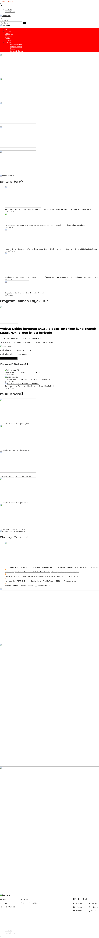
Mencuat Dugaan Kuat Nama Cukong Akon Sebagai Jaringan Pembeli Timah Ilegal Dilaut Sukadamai (45, 225)
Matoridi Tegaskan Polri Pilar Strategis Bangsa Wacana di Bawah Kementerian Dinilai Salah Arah (38, 527)
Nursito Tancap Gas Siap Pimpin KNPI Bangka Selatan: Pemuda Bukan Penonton (32, 501)
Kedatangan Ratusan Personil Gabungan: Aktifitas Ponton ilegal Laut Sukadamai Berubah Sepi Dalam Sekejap (49, 209)
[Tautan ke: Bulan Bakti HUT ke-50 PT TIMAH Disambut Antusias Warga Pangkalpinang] (18, 171)
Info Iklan (3, 903)
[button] (24, 23)
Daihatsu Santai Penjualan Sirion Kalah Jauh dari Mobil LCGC (29, 386)
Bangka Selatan (6, 338)
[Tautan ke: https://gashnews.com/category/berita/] (22, 181)
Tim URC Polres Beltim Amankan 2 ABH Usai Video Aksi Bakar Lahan (27, 149)
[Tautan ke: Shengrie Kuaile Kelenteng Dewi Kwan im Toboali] (17, 290)
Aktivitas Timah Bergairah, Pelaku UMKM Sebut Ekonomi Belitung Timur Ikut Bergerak (33, 101)
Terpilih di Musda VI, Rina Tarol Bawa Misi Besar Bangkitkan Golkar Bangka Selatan (33, 422)
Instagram (95, 907)
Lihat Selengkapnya (9, 358)
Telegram (79, 907)
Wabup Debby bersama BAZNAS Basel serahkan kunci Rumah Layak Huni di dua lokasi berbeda (48, 331)
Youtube (79, 911)
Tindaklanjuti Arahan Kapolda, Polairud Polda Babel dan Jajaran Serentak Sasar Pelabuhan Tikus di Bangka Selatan (46, 77)
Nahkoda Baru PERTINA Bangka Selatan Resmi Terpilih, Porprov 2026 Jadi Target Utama (40, 581)
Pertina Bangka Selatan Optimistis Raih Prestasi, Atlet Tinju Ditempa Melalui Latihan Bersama (42, 572)
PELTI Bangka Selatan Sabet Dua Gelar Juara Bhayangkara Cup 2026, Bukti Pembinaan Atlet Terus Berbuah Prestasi (51, 567)
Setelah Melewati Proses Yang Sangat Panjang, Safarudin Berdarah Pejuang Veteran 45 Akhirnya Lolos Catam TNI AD (52, 277)
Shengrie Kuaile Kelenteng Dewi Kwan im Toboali (24, 293)
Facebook (79, 903)
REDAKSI (8, 931)
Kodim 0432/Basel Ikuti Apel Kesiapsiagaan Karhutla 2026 (23, 125)
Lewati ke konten (6, 1)
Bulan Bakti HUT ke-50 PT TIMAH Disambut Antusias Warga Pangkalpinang (30, 173)
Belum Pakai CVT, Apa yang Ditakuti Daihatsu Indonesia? (27, 379)
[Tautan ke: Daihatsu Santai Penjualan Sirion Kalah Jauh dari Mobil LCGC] (22, 383)
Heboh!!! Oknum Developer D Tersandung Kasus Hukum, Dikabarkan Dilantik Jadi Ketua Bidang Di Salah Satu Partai (51, 249)
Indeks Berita (10, 933)
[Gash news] (5, 16)
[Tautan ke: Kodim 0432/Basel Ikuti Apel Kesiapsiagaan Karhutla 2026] (18, 123)
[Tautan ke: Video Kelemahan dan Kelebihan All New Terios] (11, 370)
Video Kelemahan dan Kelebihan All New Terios (23, 372)
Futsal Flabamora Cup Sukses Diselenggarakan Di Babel (27, 585)
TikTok (93, 911)
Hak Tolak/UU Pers (7, 907)
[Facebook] (6, 918)
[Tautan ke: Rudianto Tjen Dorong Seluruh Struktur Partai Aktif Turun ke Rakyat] (18, 472)
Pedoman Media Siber (29, 903)
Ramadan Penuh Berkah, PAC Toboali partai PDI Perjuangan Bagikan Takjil (30, 448)
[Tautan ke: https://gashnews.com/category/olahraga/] (27, 537)
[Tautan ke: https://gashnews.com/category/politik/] (22, 394)
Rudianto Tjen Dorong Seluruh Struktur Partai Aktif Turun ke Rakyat (26, 474)
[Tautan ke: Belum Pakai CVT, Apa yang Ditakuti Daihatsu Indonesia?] (11, 377)
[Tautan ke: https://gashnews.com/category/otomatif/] (26, 364)
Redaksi (3, 899)
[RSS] (6, 923)
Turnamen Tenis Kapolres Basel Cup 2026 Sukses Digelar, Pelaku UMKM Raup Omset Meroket (42, 576)
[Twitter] (6, 920)
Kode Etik (24, 899)
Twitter (94, 903)
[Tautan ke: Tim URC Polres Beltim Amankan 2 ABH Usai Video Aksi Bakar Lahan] (18, 147)
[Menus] (1, 3)
